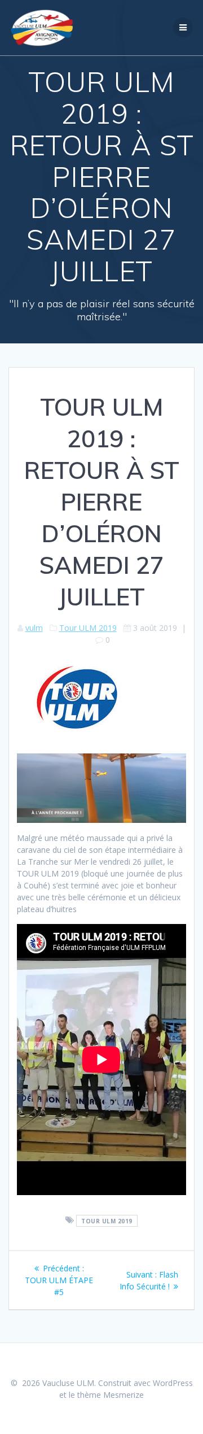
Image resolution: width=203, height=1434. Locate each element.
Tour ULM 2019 (88, 627)
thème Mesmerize (110, 1394)
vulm (34, 627)
